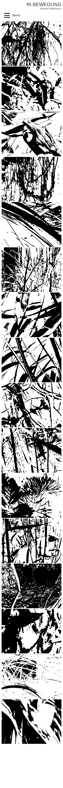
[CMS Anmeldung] (3, 749)
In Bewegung (43, 4)
